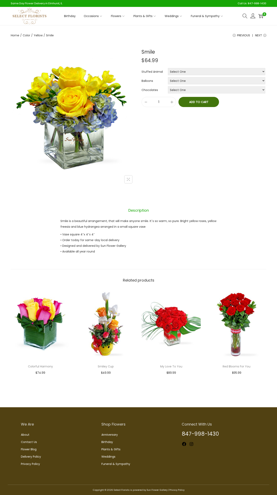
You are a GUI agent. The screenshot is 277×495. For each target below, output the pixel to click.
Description (138, 210)
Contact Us (29, 442)
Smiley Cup (106, 366)
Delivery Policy (31, 457)
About (25, 435)
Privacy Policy (30, 464)
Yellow (38, 35)
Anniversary (109, 435)
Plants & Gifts (110, 449)
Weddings (108, 457)
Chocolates (150, 90)
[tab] (138, 210)
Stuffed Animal (152, 72)
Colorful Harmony (40, 366)
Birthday (107, 442)
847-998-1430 (257, 3)
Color (26, 35)
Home (15, 35)
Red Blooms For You (236, 366)
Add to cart (198, 102)
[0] (260, 16)
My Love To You (171, 366)
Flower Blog (29, 449)
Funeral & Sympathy (115, 464)
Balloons (147, 81)
